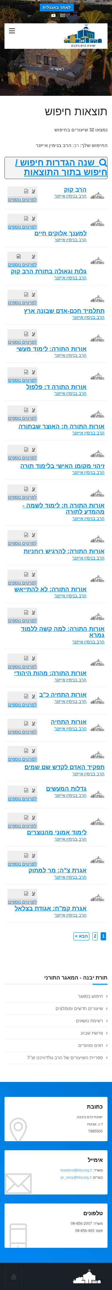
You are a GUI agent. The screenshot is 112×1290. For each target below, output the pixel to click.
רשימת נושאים (89, 1020)
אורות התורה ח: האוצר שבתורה (62, 426)
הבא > (81, 936)
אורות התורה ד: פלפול (56, 386)
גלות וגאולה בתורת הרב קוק (49, 271)
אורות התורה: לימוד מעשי (51, 348)
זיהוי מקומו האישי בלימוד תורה (62, 466)
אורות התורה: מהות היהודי (50, 673)
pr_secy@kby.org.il (76, 1177)
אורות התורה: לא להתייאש (50, 589)
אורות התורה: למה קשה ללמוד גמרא (63, 631)
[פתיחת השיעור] (26, 191)
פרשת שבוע (92, 1033)
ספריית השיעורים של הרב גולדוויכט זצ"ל (65, 1057)
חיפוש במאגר (90, 996)
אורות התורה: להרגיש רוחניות (64, 551)
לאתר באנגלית (57, 7)
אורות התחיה (69, 721)
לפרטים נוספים (22, 199)
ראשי (59, 68)
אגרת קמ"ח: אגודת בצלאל (51, 908)
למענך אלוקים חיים (60, 233)
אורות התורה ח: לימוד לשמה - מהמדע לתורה (63, 508)
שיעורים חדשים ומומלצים (79, 1008)
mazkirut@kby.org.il (76, 1170)
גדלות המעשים (66, 788)
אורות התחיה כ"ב (63, 694)
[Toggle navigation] (12, 31)
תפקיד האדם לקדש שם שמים (64, 767)
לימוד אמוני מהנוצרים (57, 832)
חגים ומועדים (90, 1045)
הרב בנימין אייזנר (70, 195)
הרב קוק (75, 189)
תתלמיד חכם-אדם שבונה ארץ (64, 310)
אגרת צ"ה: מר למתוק (57, 870)
